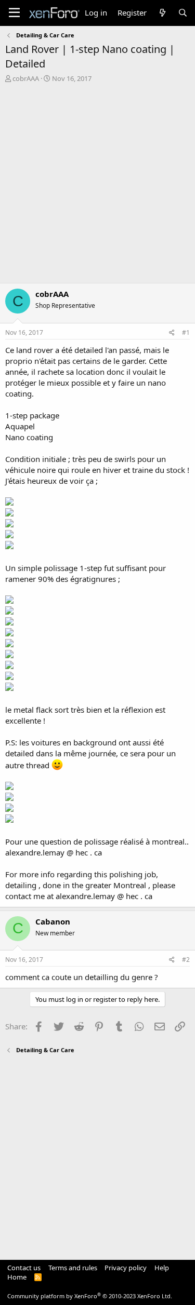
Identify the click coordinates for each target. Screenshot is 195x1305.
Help (161, 1267)
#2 (186, 959)
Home (17, 1277)
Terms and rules (72, 1267)
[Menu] (14, 13)
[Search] (183, 12)
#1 (186, 332)
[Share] (171, 333)
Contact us (24, 1267)
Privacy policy (126, 1267)
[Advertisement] (97, 185)
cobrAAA (25, 78)
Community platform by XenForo (89, 1296)
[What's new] (162, 12)
